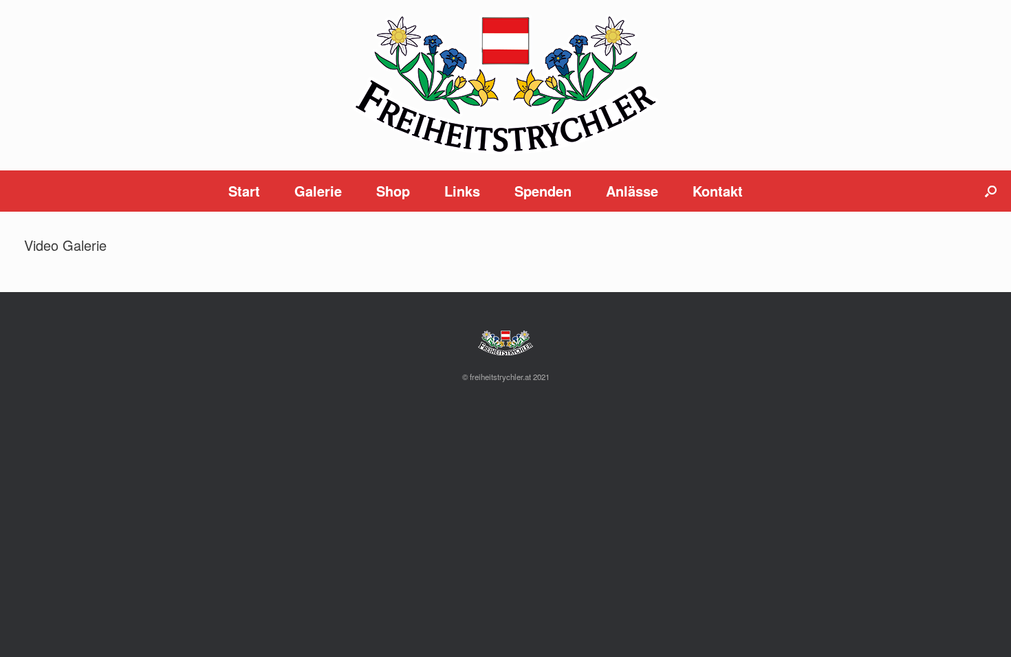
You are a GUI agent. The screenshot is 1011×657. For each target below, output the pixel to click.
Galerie (318, 191)
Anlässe (632, 191)
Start (244, 191)
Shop (393, 191)
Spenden (543, 191)
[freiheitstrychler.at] (505, 85)
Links (462, 191)
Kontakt (718, 191)
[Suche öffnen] (990, 191)
